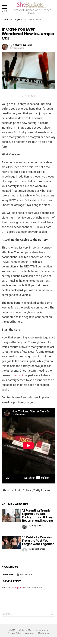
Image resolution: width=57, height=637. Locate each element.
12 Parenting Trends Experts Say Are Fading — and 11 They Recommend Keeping (37, 515)
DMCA (12, 630)
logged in (19, 587)
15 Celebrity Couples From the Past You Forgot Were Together (38, 540)
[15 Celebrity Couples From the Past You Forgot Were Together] (11, 542)
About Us (30, 633)
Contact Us (43, 633)
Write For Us (25, 630)
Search (52, 614)
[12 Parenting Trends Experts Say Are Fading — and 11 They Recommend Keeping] (11, 515)
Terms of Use (41, 630)
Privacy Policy (15, 633)
